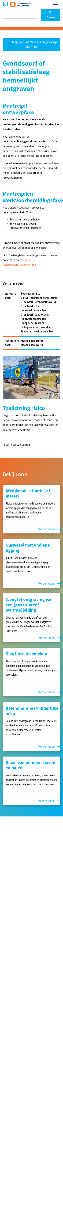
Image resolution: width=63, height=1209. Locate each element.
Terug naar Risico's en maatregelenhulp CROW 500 (34, 44)
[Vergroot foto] (31, 377)
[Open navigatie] (55, 4)
